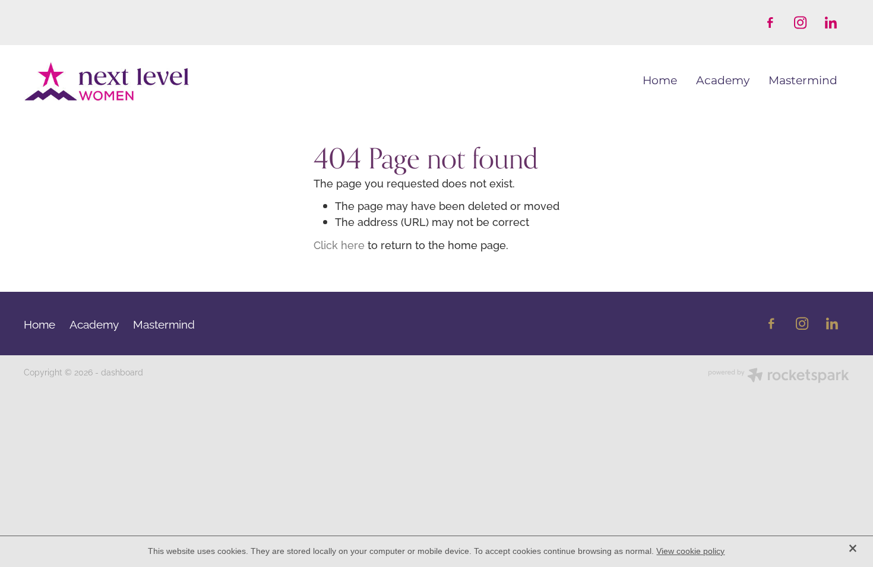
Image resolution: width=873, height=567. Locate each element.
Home (660, 81)
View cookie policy (690, 551)
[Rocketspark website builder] (778, 376)
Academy (722, 81)
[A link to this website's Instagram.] (800, 22)
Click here (339, 244)
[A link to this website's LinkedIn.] (830, 22)
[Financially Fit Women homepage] (106, 82)
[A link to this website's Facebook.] (770, 22)
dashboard (122, 371)
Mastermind (802, 81)
